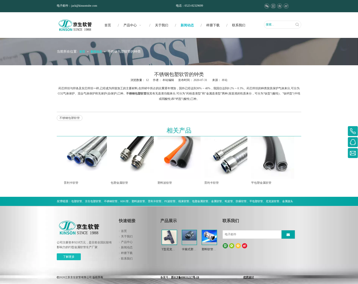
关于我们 (127, 236)
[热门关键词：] (297, 24)
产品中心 (127, 242)
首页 (124, 231)
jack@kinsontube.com (84, 5)
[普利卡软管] (85, 157)
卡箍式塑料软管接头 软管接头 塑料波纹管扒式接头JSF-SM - (189, 250)
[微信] (266, 6)
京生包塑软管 (93, 201)
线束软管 (183, 201)
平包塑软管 (256, 201)
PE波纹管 (169, 201)
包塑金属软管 (119, 182)
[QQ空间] (279, 6)
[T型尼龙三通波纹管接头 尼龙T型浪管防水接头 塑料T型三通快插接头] (169, 236)
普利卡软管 (71, 182)
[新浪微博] (286, 6)
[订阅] (288, 234)
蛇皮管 (229, 201)
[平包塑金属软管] (272, 157)
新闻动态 (127, 247)
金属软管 (216, 201)
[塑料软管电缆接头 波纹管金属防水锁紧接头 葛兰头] (209, 235)
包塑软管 (76, 201)
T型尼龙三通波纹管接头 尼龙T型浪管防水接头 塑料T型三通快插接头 (169, 250)
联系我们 (127, 258)
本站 (224, 80)
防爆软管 (241, 201)
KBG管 (124, 201)
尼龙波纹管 (272, 201)
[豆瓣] (273, 6)
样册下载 (127, 253)
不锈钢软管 (110, 201)
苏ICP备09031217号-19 (185, 277)
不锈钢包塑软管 (69, 118)
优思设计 (248, 277)
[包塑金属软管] (132, 157)
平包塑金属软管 (261, 182)
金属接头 (287, 201)
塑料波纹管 (164, 182)
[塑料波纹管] (179, 157)
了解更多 (69, 256)
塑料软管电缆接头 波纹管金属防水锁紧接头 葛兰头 (209, 250)
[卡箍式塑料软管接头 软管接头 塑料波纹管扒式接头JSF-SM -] (189, 235)
